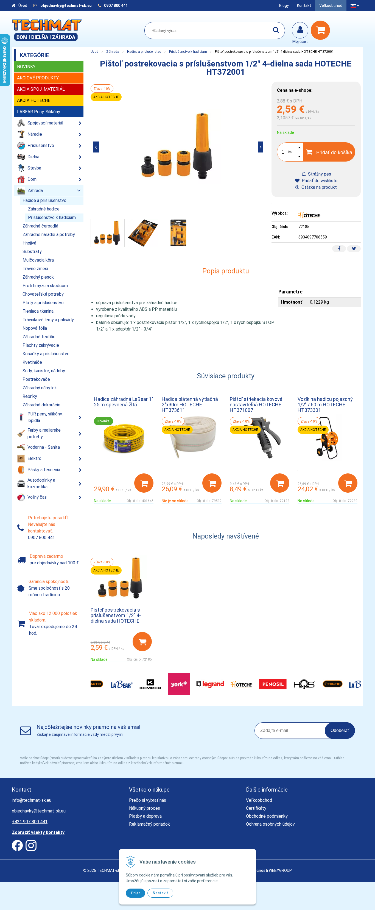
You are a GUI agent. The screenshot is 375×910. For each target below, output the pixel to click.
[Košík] (322, 30)
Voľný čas (37, 497)
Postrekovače (36, 379)
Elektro (34, 458)
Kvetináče (32, 362)
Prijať (135, 893)
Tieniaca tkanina (38, 311)
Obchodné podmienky (267, 816)
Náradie (34, 134)
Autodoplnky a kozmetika (41, 483)
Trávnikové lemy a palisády (48, 319)
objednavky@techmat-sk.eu (66, 5)
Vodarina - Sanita (43, 447)
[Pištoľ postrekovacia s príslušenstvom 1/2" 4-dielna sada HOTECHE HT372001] (178, 147)
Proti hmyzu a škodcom (45, 285)
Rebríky (30, 396)
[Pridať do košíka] (143, 483)
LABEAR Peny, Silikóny (38, 111)
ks (290, 152)
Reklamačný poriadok (149, 824)
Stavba (34, 168)
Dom (32, 179)
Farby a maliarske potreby (44, 433)
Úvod (22, 5)
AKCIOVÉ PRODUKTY (38, 78)
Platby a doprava (145, 816)
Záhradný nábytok (40, 387)
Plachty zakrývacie (41, 345)
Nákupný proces (144, 808)
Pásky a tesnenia (43, 469)
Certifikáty (256, 808)
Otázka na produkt (318, 187)
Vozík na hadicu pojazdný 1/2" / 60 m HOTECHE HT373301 (325, 404)
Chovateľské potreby (43, 294)
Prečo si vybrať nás (147, 800)
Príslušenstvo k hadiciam (188, 52)
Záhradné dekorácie (41, 404)
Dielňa (33, 156)
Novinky (26, 66)
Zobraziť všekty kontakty (38, 832)
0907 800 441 (116, 5)
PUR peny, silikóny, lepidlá (45, 417)
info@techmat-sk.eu (31, 800)
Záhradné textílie (39, 336)
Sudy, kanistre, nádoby (44, 370)
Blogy (284, 5)
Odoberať (340, 730)
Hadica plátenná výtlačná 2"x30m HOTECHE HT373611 (190, 404)
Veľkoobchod (330, 5)
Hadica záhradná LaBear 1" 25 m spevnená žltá (123, 401)
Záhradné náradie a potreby (49, 234)
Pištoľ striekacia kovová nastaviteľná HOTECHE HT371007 (256, 404)
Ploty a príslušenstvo (43, 302)
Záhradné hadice (44, 209)
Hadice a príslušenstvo (144, 52)
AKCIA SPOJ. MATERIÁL (41, 89)
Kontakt (304, 5)
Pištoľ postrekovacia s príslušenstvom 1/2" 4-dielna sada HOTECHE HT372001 (116, 618)
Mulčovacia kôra (38, 260)
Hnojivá (29, 243)
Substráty (32, 251)
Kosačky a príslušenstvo (46, 353)
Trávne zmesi (35, 268)
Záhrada (112, 52)
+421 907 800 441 (29, 821)
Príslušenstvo (40, 145)
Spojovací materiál (45, 123)
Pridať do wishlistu (319, 180)
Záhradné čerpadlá (40, 226)
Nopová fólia (35, 328)
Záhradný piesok (38, 277)
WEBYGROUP (280, 870)
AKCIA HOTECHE (33, 100)
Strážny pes (319, 174)
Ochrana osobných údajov (270, 824)
